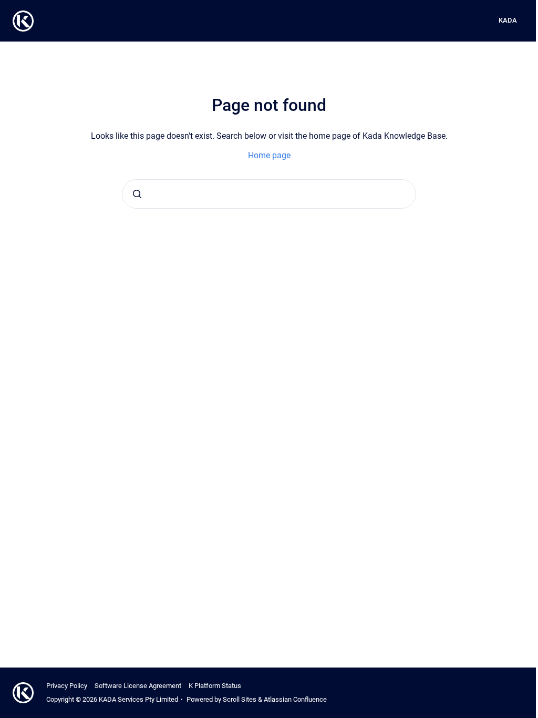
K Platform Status (215, 686)
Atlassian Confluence (295, 699)
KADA (508, 20)
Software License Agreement (138, 686)
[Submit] (137, 194)
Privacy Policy (66, 686)
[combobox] (269, 194)
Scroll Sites (239, 699)
